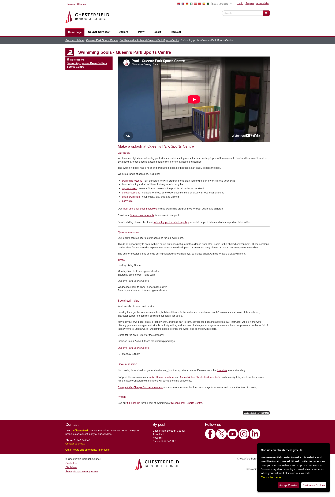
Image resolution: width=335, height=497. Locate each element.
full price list (133, 403)
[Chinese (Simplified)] (200, 4)
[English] (179, 4)
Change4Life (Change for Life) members (140, 387)
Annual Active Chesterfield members (200, 377)
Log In (240, 3)
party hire (127, 201)
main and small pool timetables (140, 208)
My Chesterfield (79, 430)
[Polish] (196, 4)
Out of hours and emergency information (87, 449)
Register (249, 3)
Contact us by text (75, 443)
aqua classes (129, 188)
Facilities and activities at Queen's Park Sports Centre (149, 40)
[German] (188, 4)
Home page (75, 32)
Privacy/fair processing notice (81, 471)
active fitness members (161, 377)
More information (271, 477)
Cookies (71, 4)
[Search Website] (266, 13)
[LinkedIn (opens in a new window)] (255, 434)
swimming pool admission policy (171, 222)
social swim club (131, 196)
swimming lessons (132, 180)
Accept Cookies (288, 485)
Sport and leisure (74, 40)
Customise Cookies (314, 485)
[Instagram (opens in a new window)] (244, 434)
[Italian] (192, 4)
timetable (222, 370)
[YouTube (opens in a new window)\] (232, 434)
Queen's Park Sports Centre (102, 40)
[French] (183, 4)
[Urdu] (209, 4)
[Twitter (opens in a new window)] (221, 434)
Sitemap (81, 4)
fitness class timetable (142, 215)
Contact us (71, 463)
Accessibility (262, 3)
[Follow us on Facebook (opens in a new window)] (210, 434)
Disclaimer (71, 467)
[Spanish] (204, 4)
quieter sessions (131, 192)
